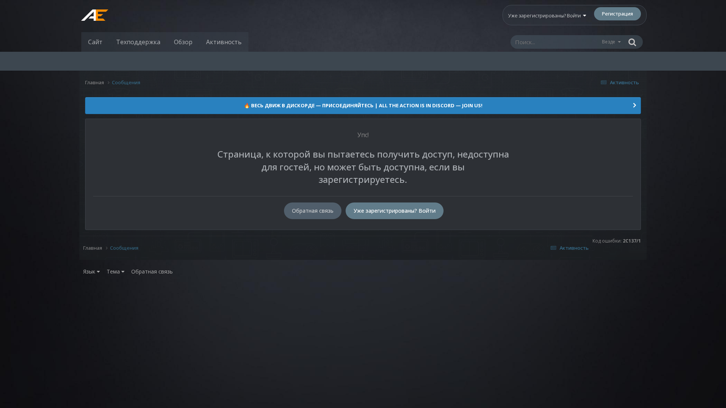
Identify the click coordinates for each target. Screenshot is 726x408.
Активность (224, 42)
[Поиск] (632, 42)
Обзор (183, 42)
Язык (90, 271)
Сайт (95, 42)
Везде (608, 42)
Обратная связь (313, 210)
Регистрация (617, 13)
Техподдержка (138, 42)
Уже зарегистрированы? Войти (545, 15)
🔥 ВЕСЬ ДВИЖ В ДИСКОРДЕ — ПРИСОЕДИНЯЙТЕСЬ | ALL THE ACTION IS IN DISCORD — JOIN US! (363, 105)
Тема (114, 271)
